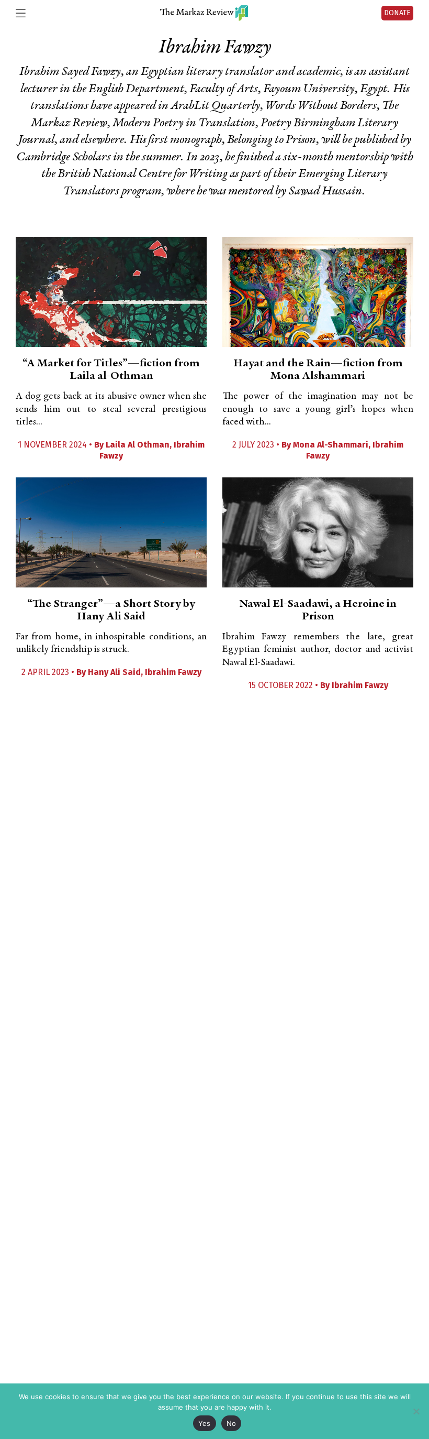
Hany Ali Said (114, 672)
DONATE (397, 12)
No (231, 1423)
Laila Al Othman (138, 445)
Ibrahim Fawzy (173, 672)
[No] (416, 1411)
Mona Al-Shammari (330, 445)
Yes (204, 1423)
